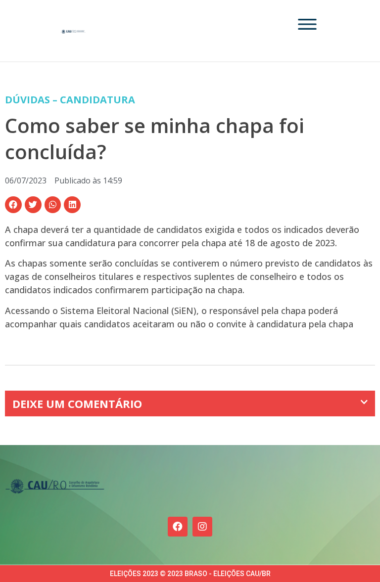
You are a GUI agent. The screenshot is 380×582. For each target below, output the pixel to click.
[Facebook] (178, 527)
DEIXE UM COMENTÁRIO (77, 403)
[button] (13, 204)
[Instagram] (202, 527)
